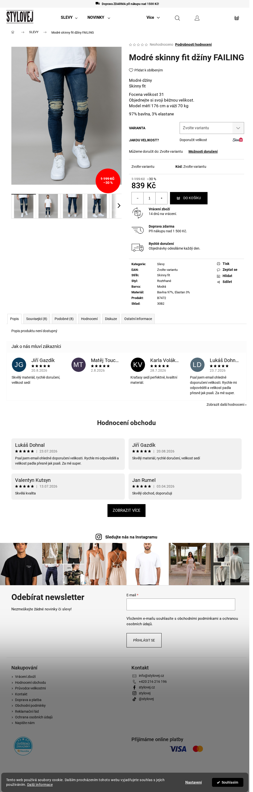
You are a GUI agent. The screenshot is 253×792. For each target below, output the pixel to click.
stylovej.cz (147, 687)
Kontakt (21, 694)
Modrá (161, 286)
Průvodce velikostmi (30, 688)
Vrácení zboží (159, 209)
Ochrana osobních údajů (34, 717)
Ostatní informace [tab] (138, 319)
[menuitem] (69, 17)
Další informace (40, 785)
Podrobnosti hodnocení (193, 44)
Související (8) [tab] (36, 319)
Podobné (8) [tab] (64, 319)
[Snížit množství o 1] (138, 198)
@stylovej (146, 699)
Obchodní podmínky (30, 705)
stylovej (144, 693)
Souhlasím (230, 782)
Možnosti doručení (203, 151)
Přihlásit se (144, 640)
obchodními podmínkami (197, 618)
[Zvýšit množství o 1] (161, 198)
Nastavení (193, 782)
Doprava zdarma (161, 226)
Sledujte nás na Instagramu (131, 537)
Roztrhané (164, 281)
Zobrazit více (126, 510)
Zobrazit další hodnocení (225, 405)
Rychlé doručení (161, 244)
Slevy (161, 264)
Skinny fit (163, 275)
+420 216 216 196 (153, 682)
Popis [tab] (14, 319)
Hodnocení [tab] (89, 319)
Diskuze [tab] (111, 319)
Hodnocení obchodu (126, 423)
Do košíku (192, 198)
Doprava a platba (28, 700)
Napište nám (25, 723)
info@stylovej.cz (151, 676)
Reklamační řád (27, 711)
